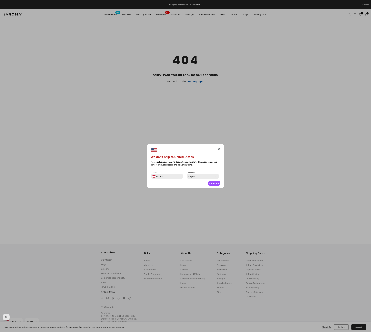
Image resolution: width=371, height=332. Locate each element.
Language (191, 172)
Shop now (214, 183)
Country (154, 172)
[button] (218, 149)
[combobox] (157, 176)
